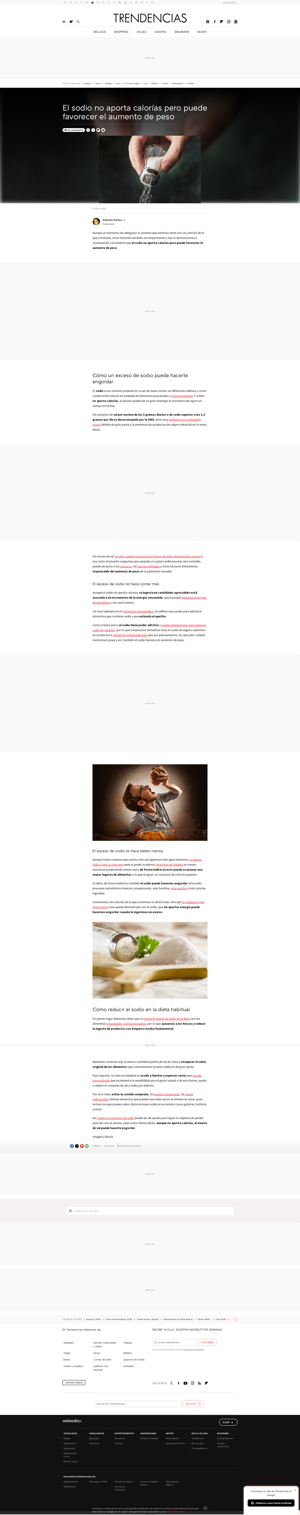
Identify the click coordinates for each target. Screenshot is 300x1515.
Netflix (154, 83)
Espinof (118, 1443)
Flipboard (221, 21)
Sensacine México (124, 1481)
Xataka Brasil (69, 1486)
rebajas (87, 83)
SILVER (201, 31)
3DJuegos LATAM (98, 1481)
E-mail (103, 130)
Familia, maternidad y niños (104, 1344)
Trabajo (127, 1342)
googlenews (235, 21)
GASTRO (160, 31)
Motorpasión (172, 1438)
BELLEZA (100, 31)
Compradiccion (199, 1448)
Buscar (77, 21)
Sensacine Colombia (120, 1488)
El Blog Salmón (225, 1438)
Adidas (108, 83)
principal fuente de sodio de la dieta (166, 1019)
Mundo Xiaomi (70, 1461)
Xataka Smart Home (70, 1455)
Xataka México (70, 1481)
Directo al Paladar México (149, 1483)
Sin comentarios (75, 130)
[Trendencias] (150, 18)
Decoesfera (197, 1443)
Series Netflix (204, 1319)
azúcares (126, 566)
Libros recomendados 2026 (118, 1319)
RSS (199, 1382)
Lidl (145, 83)
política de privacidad (193, 1349)
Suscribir (207, 1342)
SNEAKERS (182, 31)
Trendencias (198, 1438)
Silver (96, 1352)
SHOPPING (121, 31)
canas (98, 83)
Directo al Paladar (149, 1438)
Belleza (127, 1352)
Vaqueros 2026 (93, 1319)
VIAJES (141, 31)
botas (66, 1359)
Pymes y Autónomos (223, 1445)
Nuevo (70, 21)
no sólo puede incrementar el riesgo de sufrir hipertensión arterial (158, 556)
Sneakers (68, 1342)
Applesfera (69, 1448)
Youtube (185, 1382)
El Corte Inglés (132, 83)
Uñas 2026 (220, 1319)
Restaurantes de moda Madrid (178, 1319)
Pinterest (207, 21)
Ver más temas (73, 1382)
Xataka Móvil (70, 1443)
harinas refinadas (148, 566)
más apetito (179, 888)
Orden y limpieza (73, 1366)
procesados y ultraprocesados (126, 1024)
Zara (118, 83)
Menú (63, 21)
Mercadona (177, 83)
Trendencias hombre (130, 1145)
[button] (114, 220)
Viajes (66, 1352)
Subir (226, 1422)
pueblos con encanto (100, 1367)
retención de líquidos (169, 864)
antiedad (128, 1366)
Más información (176, 1511)
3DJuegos (94, 1438)
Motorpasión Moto (175, 1443)
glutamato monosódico (137, 611)
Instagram (228, 21)
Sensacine (120, 1438)
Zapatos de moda (134, 1359)
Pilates (191, 83)
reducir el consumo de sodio (116, 1118)
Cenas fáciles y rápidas (148, 1319)
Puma (165, 83)
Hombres (109, 1145)
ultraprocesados (182, 396)
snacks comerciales (167, 1094)
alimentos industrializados (130, 635)
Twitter (93, 130)
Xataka (66, 1438)
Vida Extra (94, 1443)
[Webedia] (72, 1421)
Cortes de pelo (102, 1359)
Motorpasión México (172, 1483)
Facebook (214, 21)
